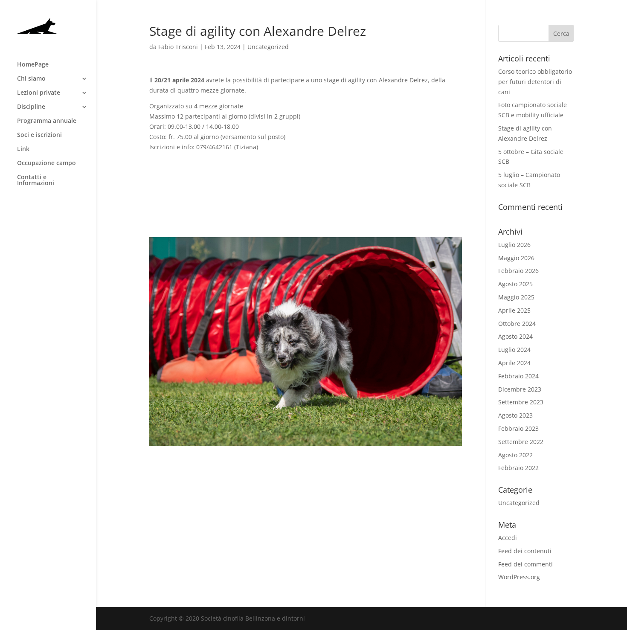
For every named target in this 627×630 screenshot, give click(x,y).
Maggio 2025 (516, 297)
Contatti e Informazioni (35, 180)
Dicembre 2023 (519, 389)
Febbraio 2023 (518, 428)
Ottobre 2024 (517, 323)
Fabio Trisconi (178, 47)
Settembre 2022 (520, 442)
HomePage (33, 64)
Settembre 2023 (520, 402)
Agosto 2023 (515, 415)
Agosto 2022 (515, 455)
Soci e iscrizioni (39, 135)
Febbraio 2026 (518, 271)
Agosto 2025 (515, 284)
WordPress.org (519, 577)
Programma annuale (46, 121)
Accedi (507, 538)
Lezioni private (38, 93)
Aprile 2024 (514, 363)
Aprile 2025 (514, 310)
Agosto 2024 (515, 336)
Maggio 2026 (516, 258)
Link (23, 149)
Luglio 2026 (514, 245)
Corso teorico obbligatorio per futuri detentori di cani (535, 81)
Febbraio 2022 (518, 468)
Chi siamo (31, 78)
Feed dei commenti (525, 564)
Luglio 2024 (514, 349)
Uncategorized (268, 47)
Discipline (31, 107)
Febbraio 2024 (518, 376)
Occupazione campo (46, 163)
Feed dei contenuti (525, 551)
